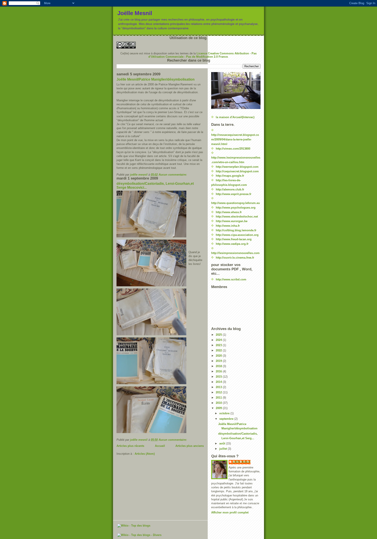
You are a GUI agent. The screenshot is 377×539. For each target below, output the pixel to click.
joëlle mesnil (241, 461)
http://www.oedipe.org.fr (232, 243)
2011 (219, 397)
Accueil (160, 445)
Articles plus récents (130, 445)
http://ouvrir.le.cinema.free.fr (235, 257)
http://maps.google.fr (230, 175)
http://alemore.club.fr (230, 189)
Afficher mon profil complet (229, 512)
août (222, 443)
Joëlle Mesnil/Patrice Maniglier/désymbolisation (156, 79)
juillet (223, 448)
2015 (219, 376)
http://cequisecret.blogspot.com (237, 171)
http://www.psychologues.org (235, 207)
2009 (219, 408)
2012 (219, 392)
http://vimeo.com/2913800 (233, 148)
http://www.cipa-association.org (237, 235)
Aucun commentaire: (173, 174)
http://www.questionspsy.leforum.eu (235, 203)
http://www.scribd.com (231, 279)
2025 (219, 334)
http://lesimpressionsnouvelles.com (235, 253)
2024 (219, 340)
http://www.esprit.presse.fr (233, 194)
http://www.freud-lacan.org (234, 239)
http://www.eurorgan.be (231, 221)
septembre (226, 418)
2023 (219, 345)
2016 (219, 371)
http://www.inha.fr (228, 225)
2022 (219, 350)
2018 (219, 366)
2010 (219, 402)
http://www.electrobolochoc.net (237, 216)
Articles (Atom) (145, 453)
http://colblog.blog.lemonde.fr (236, 230)
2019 (219, 361)
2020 (219, 355)
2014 (219, 382)
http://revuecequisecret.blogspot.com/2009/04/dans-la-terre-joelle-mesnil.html (235, 139)
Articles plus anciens (189, 445)
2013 (219, 387)
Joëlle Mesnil (134, 13)
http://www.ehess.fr (229, 212)
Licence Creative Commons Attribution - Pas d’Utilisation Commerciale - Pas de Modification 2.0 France (202, 55)
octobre (224, 413)
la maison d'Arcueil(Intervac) (235, 117)
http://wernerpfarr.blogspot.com (237, 166)
